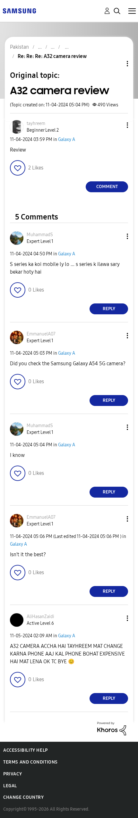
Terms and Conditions (30, 762)
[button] (116, 125)
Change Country (23, 797)
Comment (107, 186)
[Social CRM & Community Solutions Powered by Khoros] (111, 728)
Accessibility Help (25, 750)
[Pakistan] (19, 10)
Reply (109, 308)
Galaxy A (66, 139)
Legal (10, 786)
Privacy (12, 774)
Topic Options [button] (116, 64)
